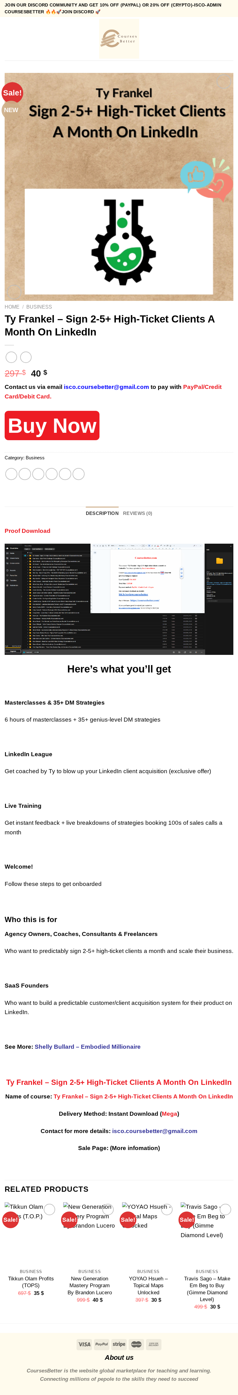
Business (39, 307)
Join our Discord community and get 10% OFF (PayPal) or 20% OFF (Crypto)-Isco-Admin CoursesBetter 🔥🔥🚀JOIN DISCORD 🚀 (113, 8)
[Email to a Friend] (52, 474)
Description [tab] (102, 513)
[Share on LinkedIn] (79, 474)
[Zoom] (14, 292)
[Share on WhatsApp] (11, 474)
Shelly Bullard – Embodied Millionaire (88, 1046)
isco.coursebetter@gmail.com (106, 387)
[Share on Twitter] (38, 474)
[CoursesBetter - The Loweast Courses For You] (119, 39)
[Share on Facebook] (25, 474)
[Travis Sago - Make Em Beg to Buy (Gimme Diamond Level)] (207, 1233)
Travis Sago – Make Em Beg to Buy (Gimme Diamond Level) (207, 1288)
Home (12, 307)
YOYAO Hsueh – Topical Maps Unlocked (148, 1285)
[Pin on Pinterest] (65, 474)
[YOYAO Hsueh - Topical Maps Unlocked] (148, 1233)
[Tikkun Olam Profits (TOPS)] (31, 1233)
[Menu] (9, 38)
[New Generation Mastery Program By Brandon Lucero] (89, 1233)
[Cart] (230, 38)
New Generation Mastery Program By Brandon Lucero (90, 1285)
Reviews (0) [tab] (137, 513)
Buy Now (52, 425)
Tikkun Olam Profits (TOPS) (31, 1281)
